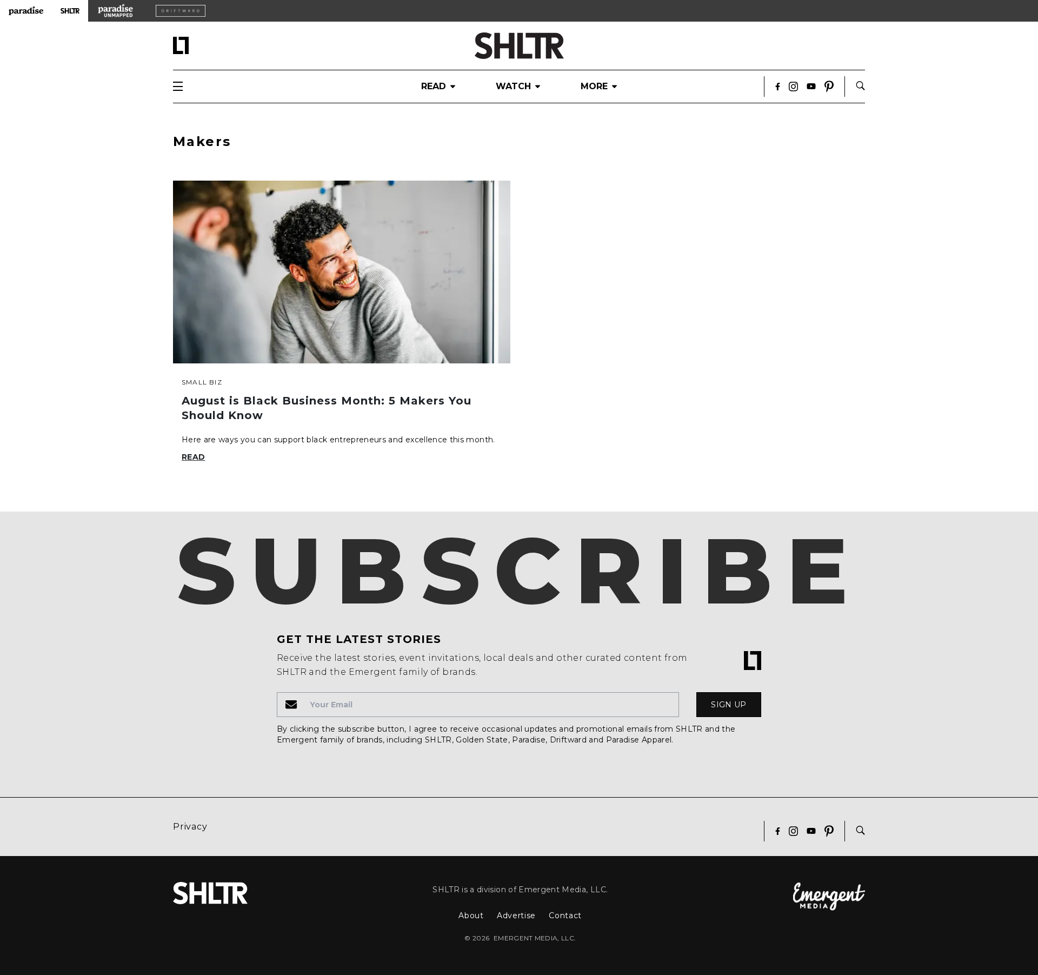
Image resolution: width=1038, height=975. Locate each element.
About (471, 915)
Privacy (190, 826)
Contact (565, 915)
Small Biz (202, 382)
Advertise (516, 915)
